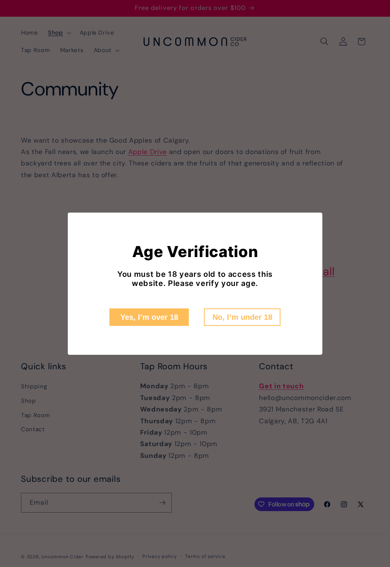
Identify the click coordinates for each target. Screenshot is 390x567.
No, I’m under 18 (242, 317)
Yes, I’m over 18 (149, 317)
